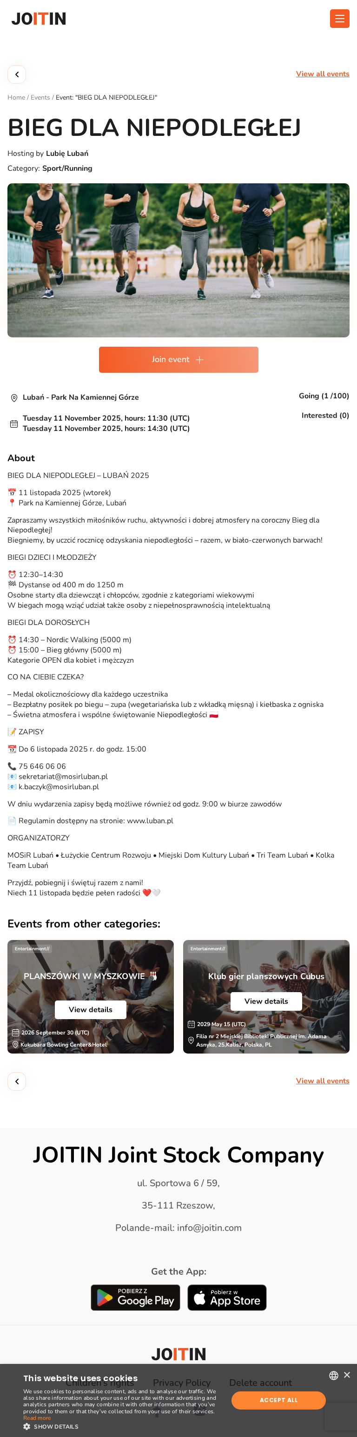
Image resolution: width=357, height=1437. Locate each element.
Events (40, 97)
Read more (37, 1418)
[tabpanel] (90, 997)
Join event (170, 359)
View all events (323, 74)
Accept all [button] (279, 1400)
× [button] (346, 1375)
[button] (122, 1426)
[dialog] (178, 1400)
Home (16, 97)
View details (90, 1010)
